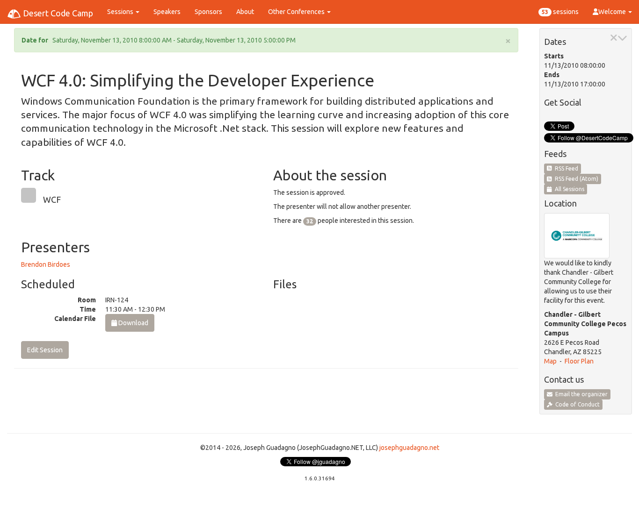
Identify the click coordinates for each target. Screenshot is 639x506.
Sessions (121, 11)
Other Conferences (297, 11)
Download (132, 323)
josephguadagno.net (409, 447)
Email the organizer (580, 394)
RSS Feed (565, 168)
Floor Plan (579, 361)
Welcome (612, 11)
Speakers (167, 11)
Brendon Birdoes (45, 264)
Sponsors (208, 11)
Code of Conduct (576, 404)
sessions (560, 11)
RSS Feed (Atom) (575, 179)
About (245, 11)
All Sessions (568, 189)
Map (550, 361)
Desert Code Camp (57, 13)
